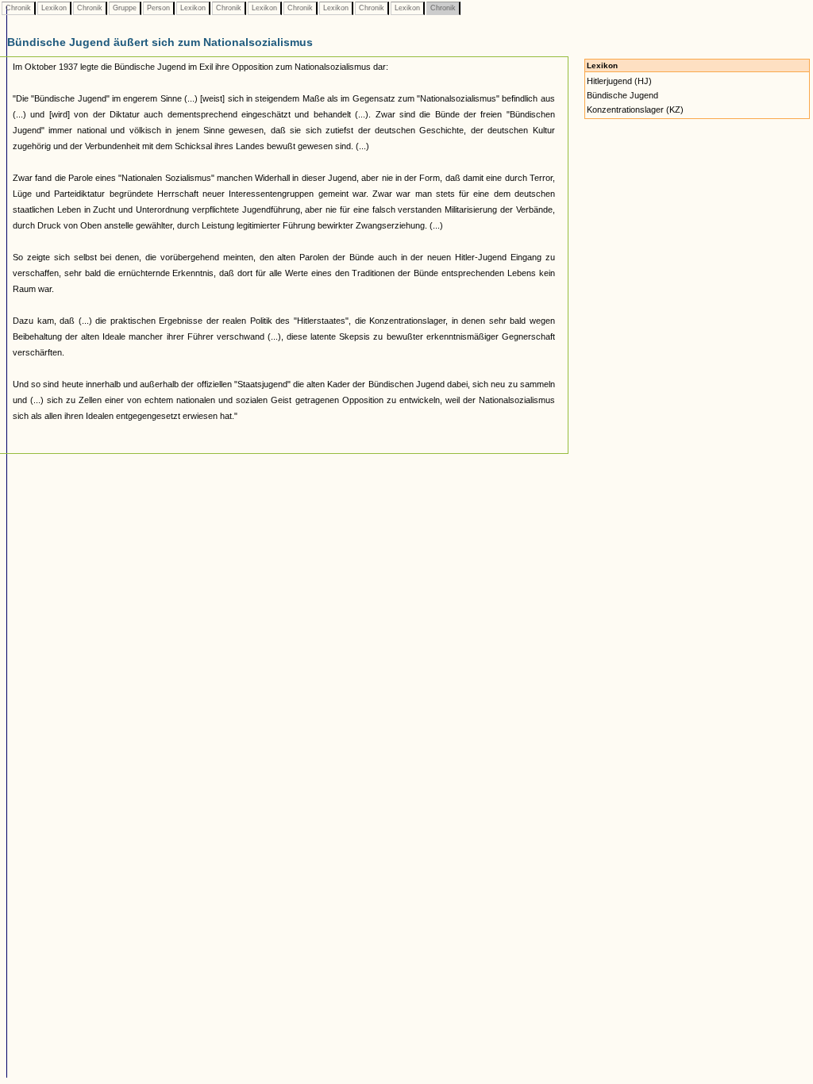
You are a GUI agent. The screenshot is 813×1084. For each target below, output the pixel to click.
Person (158, 8)
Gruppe (124, 8)
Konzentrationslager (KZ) (635, 109)
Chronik (18, 8)
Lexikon (54, 8)
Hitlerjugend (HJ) (619, 81)
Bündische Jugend (622, 95)
